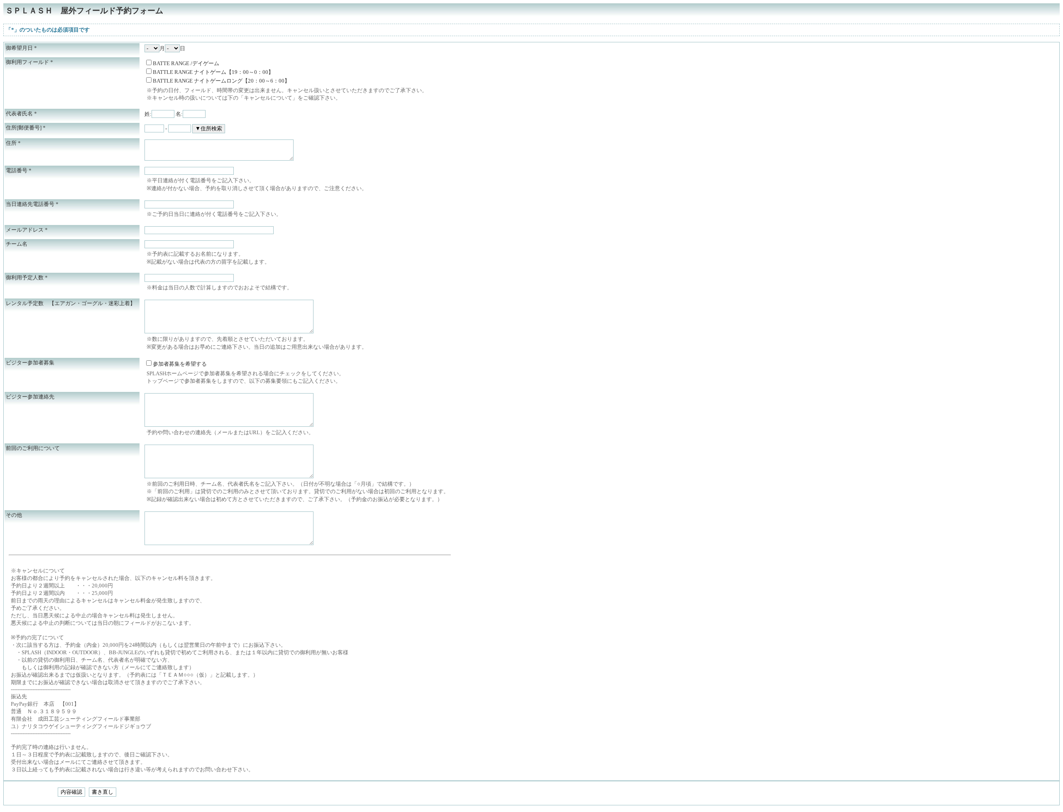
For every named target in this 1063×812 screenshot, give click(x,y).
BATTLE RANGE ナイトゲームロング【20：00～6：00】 (221, 81)
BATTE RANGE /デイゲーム (186, 63)
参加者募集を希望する (180, 364)
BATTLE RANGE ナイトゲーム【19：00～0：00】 (213, 72)
